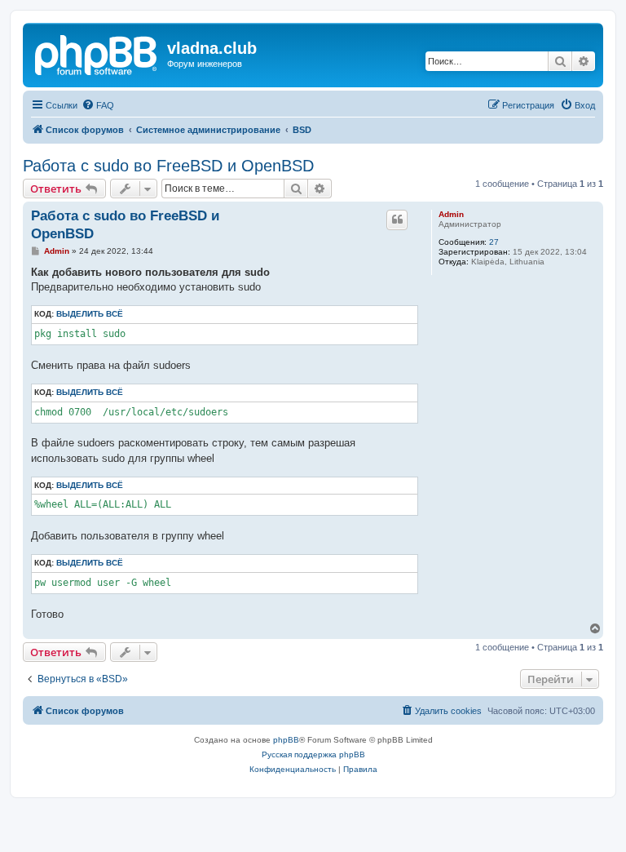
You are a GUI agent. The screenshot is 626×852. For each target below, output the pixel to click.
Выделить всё (89, 313)
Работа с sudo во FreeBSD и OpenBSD (168, 166)
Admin (451, 214)
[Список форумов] (97, 53)
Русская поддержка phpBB (313, 754)
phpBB (286, 739)
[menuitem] (98, 105)
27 (494, 241)
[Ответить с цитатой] (397, 219)
